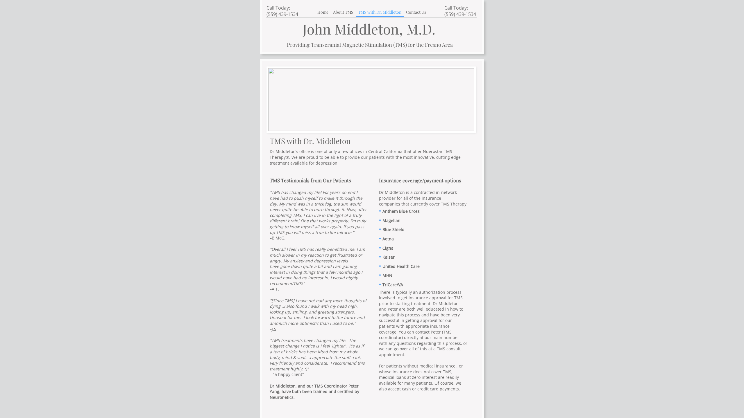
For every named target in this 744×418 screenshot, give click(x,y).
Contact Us (416, 12)
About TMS (343, 12)
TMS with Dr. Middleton (379, 12)
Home (322, 12)
